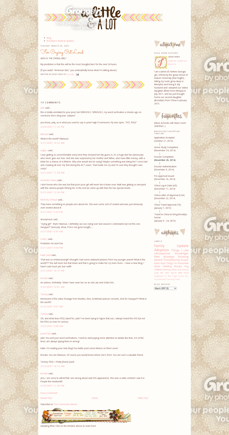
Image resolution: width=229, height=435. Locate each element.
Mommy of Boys (49, 199)
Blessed (44, 134)
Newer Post (46, 397)
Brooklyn (169, 256)
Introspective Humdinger (171, 253)
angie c (44, 150)
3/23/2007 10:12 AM (53, 366)
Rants (157, 263)
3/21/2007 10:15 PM (52, 270)
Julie (43, 107)
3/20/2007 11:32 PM (52, 126)
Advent (158, 259)
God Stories (182, 269)
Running (183, 256)
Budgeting (158, 276)
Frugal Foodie (178, 276)
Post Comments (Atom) (65, 404)
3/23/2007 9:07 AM (52, 306)
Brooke (44, 278)
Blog (49, 37)
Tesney (44, 294)
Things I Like (179, 250)
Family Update (171, 245)
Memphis (162, 279)
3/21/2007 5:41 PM (52, 231)
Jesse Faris (46, 333)
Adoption (161, 250)
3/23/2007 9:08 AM (52, 326)
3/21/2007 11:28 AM (53, 172)
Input (163, 263)
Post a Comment (49, 392)
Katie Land (46, 255)
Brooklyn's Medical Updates (60, 40)
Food (186, 272)
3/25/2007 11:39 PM (52, 385)
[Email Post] (76, 74)
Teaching (170, 279)
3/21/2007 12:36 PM (52, 192)
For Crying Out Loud (62, 52)
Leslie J (44, 238)
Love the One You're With (168, 272)
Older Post (143, 397)
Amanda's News (49, 180)
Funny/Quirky (172, 259)
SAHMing (167, 266)
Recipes (184, 259)
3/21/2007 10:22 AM (53, 142)
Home (95, 397)
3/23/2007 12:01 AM (53, 286)
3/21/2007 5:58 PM (52, 247)
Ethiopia (178, 266)
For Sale (167, 276)
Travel (177, 279)
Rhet (157, 256)
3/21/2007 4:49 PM (52, 211)
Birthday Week (170, 269)
